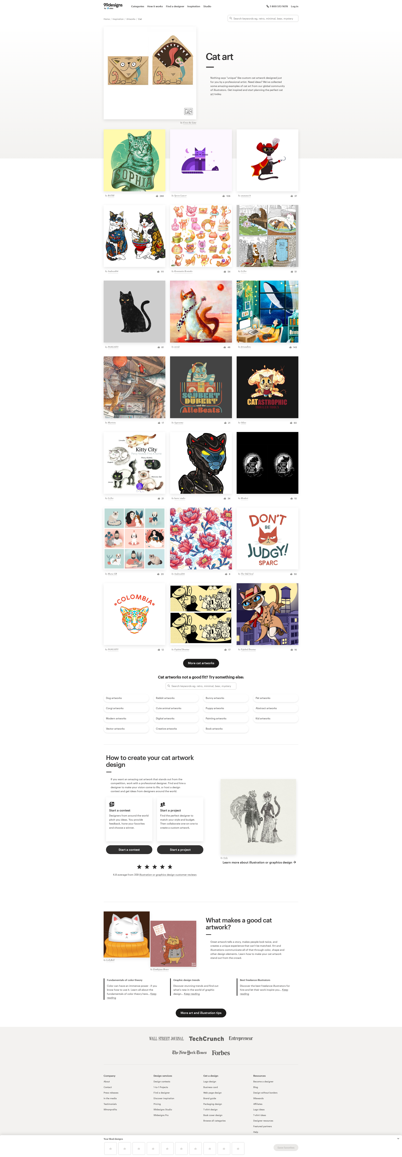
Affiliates (257, 1104)
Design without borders (265, 1092)
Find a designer (175, 6)
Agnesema (178, 422)
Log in (294, 6)
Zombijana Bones (161, 969)
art (212, 93)
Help (255, 1132)
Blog (255, 1087)
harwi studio (179, 498)
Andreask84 (113, 271)
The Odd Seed (247, 573)
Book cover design (212, 1115)
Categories (137, 6)
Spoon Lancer (180, 195)
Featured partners (262, 1126)
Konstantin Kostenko (183, 271)
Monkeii (244, 498)
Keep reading (192, 993)
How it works (155, 6)
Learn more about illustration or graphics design (257, 862)
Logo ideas (259, 1109)
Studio (207, 6)
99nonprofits (110, 1109)
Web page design (212, 1092)
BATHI (111, 195)
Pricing (157, 1104)
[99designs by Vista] (113, 6)
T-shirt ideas (259, 1115)
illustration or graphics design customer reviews (168, 874)
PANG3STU (113, 346)
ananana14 (246, 195)
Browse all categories (214, 1120)
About (107, 1081)
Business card (210, 1087)
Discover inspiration (164, 1098)
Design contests (162, 1081)
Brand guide (209, 1098)
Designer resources (263, 1120)
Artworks (131, 19)
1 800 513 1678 (279, 6)
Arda (225, 857)
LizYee (244, 271)
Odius (243, 422)
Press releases (111, 1092)
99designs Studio (163, 1109)
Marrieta (112, 422)
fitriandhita (246, 346)
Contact (108, 1087)
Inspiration (193, 6)
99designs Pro (161, 1115)
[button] (398, 1138)
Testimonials (110, 1104)
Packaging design (212, 1104)
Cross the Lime (189, 122)
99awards (258, 1098)
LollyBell (110, 959)
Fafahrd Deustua (181, 649)
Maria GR (112, 573)
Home (107, 19)
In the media (110, 1098)
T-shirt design (210, 1109)
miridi (177, 346)
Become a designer (263, 1081)
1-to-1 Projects (161, 1087)
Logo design (209, 1081)
